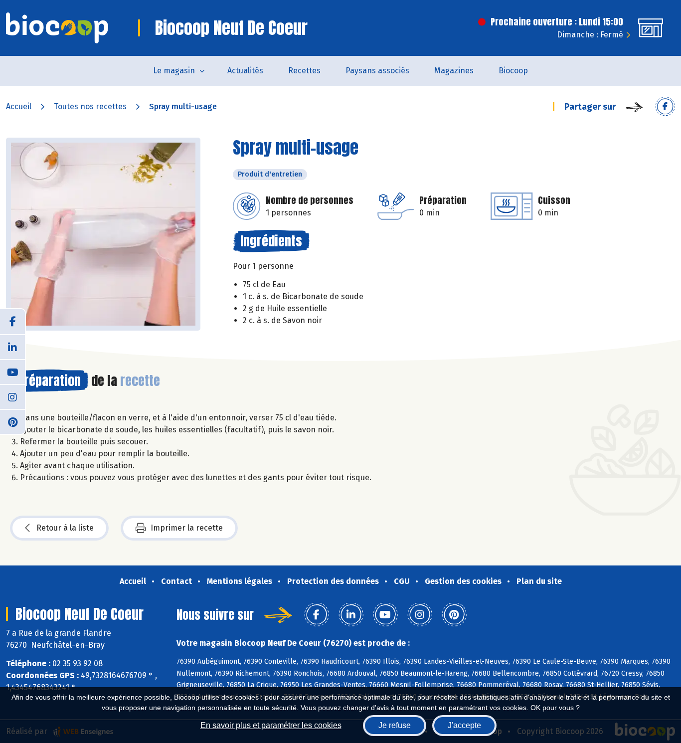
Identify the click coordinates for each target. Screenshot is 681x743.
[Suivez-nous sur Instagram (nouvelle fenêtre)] (12, 396)
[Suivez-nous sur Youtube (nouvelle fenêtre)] (12, 371)
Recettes (304, 70)
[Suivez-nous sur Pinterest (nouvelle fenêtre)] (12, 421)
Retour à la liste (65, 528)
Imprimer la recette (187, 528)
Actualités (245, 70)
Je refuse (394, 725)
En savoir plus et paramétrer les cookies (270, 725)
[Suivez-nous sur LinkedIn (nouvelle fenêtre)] (12, 346)
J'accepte (464, 725)
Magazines (454, 70)
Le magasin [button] (174, 70)
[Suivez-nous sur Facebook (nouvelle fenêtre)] (12, 321)
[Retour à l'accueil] (57, 27)
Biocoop (513, 70)
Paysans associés (377, 70)
